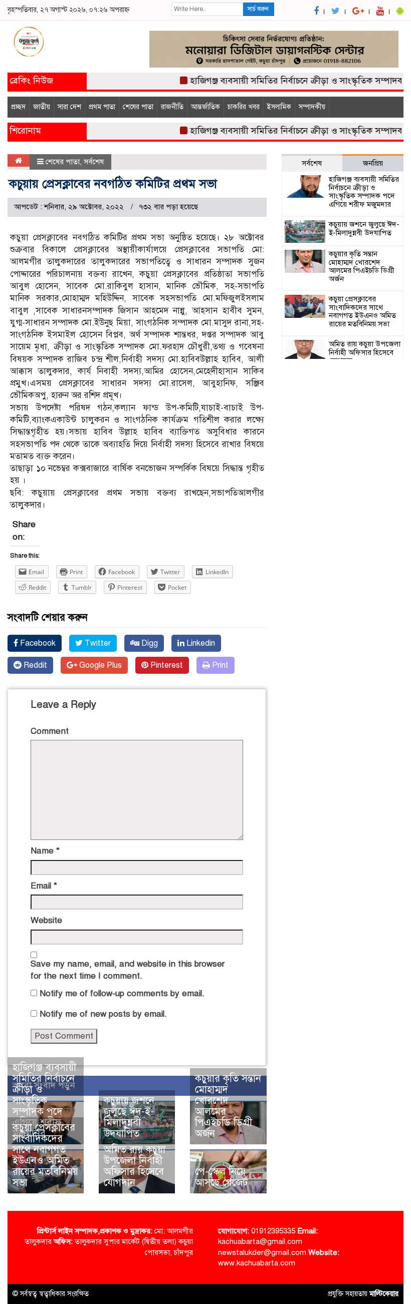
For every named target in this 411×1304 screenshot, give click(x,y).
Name (45, 850)
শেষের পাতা (138, 107)
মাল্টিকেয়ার (383, 1293)
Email (44, 886)
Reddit (34, 665)
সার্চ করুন (258, 9)
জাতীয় (41, 107)
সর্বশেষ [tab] (312, 163)
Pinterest (165, 665)
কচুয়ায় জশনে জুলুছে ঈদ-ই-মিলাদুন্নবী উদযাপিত (129, 1117)
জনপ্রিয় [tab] (373, 163)
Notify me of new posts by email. (103, 1014)
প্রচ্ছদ (18, 107)
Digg (148, 643)
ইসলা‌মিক (279, 107)
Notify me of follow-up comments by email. (122, 993)
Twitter (97, 643)
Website (46, 920)
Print (219, 665)
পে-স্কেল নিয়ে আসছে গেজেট (221, 1177)
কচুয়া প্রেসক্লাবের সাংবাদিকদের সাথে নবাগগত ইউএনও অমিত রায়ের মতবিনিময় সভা (45, 1155)
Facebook (37, 643)
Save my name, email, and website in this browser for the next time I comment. (128, 970)
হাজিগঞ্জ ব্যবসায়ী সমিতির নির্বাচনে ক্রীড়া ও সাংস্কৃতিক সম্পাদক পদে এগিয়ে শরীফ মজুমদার (44, 1100)
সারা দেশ (69, 107)
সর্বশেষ (94, 161)
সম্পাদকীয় (312, 107)
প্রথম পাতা (102, 107)
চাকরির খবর (244, 107)
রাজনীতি (172, 107)
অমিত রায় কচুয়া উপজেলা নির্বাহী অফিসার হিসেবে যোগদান (134, 1166)
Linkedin (199, 643)
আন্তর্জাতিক (205, 107)
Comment (50, 731)
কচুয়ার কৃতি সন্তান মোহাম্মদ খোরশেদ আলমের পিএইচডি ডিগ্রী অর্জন (228, 1106)
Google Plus (99, 665)
